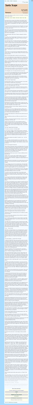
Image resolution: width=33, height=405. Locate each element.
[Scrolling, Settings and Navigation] (32, 1)
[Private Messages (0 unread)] (23, 2)
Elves (23, 17)
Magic (25, 17)
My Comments (15, 402)
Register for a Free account (16, 394)
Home (6, 402)
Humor (11, 17)
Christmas (13, 17)
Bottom (27, 2)
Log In (25, 2)
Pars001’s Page (11, 402)
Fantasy (21, 17)
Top (7, 402)
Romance (8, 17)
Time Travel (17, 17)
